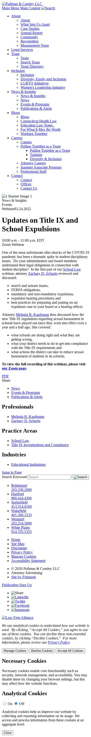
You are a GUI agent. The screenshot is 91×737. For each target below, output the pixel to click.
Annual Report (31, 33)
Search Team (30, 62)
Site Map (17, 544)
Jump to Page (12, 472)
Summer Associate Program (41, 167)
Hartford (17, 494)
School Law (72, 269)
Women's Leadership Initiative (43, 87)
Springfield (19, 502)
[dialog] (45, 638)
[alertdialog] (45, 696)
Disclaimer (19, 548)
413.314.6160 (21, 506)
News (25, 100)
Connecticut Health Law (39, 121)
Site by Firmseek (23, 577)
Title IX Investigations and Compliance (40, 445)
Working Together (34, 134)
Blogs (15, 113)
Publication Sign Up (17, 585)
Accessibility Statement (28, 561)
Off (21, 704)
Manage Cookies (23, 556)
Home (15, 540)
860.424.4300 (21, 498)
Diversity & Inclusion (46, 159)
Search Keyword (14, 477)
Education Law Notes (38, 125)
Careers (16, 138)
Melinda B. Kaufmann (32, 315)
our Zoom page (14, 368)
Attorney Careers (33, 163)
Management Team (35, 45)
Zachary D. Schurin (42, 273)
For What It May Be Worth (40, 129)
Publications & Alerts (36, 108)
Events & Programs (35, 104)
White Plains (20, 527)
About (16, 16)
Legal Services (22, 50)
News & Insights (23, 92)
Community (29, 37)
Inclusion (18, 71)
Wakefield (18, 511)
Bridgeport (19, 485)
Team (15, 54)
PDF (5, 376)
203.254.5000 (21, 523)
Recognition (29, 41)
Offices (26, 184)
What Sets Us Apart (35, 24)
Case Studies (30, 29)
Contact (17, 176)
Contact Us (29, 188)
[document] (45, 696)
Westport (17, 519)
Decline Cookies (42, 650)
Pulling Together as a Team (41, 146)
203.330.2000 (21, 490)
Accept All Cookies (70, 650)
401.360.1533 (21, 515)
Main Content (30, 8)
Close (7, 732)
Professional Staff (33, 171)
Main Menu (10, 8)
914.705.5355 (21, 532)
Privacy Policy (22, 552)
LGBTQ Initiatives (35, 83)
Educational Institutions (28, 464)
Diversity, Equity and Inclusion (43, 79)
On (10, 704)
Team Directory (32, 66)
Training (36, 155)
